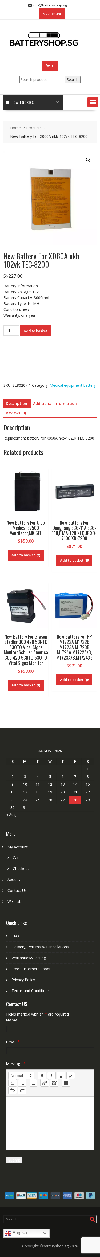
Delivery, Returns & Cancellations (40, 946)
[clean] (70, 1075)
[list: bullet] (22, 1083)
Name (11, 1019)
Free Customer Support (31, 968)
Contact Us (17, 890)
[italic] (51, 1075)
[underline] (61, 1075)
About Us (15, 879)
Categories (24, 102)
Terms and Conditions (30, 990)
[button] (92, 102)
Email (13, 1041)
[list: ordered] (12, 1083)
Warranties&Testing (28, 957)
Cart (16, 857)
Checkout (21, 868)
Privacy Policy (23, 979)
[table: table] (66, 1083)
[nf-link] (44, 1083)
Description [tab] (16, 403)
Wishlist (14, 901)
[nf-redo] (22, 1090)
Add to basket (35, 330)
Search (72, 79)
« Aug (11, 814)
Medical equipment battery (73, 385)
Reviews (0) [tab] (16, 413)
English (19, 1233)
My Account (52, 13)
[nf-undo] (12, 1090)
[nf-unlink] (54, 1083)
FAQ (15, 935)
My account (17, 846)
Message (16, 1063)
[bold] (42, 1075)
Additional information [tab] (55, 403)
